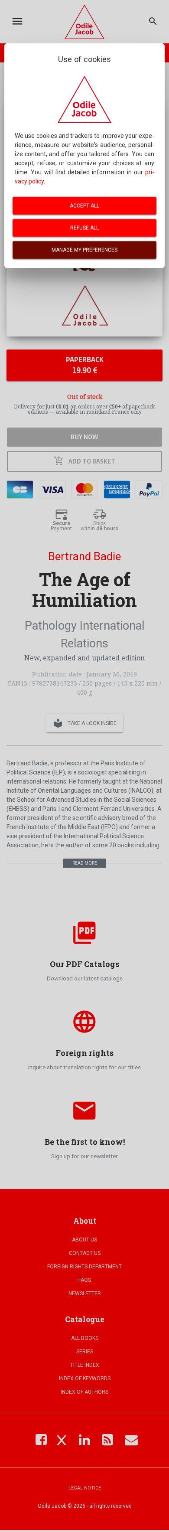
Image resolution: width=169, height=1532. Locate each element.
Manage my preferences (84, 250)
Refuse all (84, 228)
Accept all (84, 206)
